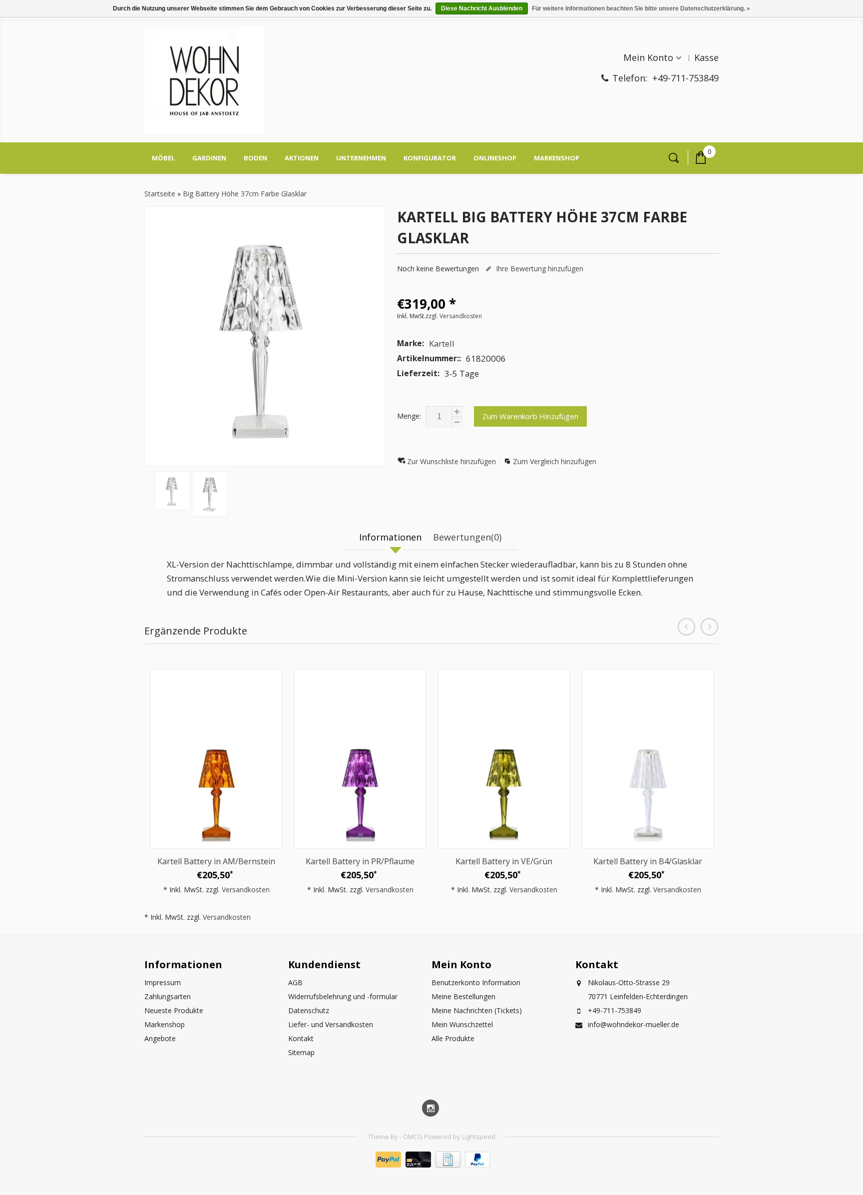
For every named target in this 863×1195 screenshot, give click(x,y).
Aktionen (302, 157)
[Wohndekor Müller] (204, 82)
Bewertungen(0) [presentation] (467, 537)
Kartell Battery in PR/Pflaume (360, 861)
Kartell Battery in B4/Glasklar (647, 861)
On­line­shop (494, 157)
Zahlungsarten (167, 996)
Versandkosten (460, 316)
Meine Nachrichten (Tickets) (477, 1010)
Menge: (409, 416)
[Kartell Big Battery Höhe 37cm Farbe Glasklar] (265, 336)
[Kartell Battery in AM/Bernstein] (216, 758)
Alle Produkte (453, 1038)
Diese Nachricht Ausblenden (481, 8)
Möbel (163, 157)
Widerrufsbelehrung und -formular (343, 996)
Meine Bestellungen (463, 996)
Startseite (159, 193)
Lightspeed (478, 1136)
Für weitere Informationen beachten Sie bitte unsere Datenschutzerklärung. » (641, 8)
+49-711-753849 (685, 78)
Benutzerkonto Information (476, 982)
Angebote (160, 1038)
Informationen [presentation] (390, 537)
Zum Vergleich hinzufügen (554, 461)
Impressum (162, 982)
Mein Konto (648, 57)
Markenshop (556, 157)
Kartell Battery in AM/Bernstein (216, 861)
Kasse (706, 57)
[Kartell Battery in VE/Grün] (503, 758)
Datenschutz (308, 1010)
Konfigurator (430, 157)
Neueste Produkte (173, 1010)
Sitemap (301, 1052)
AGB (295, 982)
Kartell (441, 343)
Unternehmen (361, 157)
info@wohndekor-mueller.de (633, 1024)
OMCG (413, 1136)
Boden (255, 157)
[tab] (392, 538)
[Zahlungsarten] (431, 1165)
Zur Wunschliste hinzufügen (452, 461)
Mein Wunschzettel (462, 1024)
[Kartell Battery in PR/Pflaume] (360, 758)
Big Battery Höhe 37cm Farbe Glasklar (245, 193)
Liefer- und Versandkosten (330, 1024)
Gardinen (209, 157)
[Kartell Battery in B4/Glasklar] (647, 758)
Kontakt (301, 1038)
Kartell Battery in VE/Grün (503, 861)
